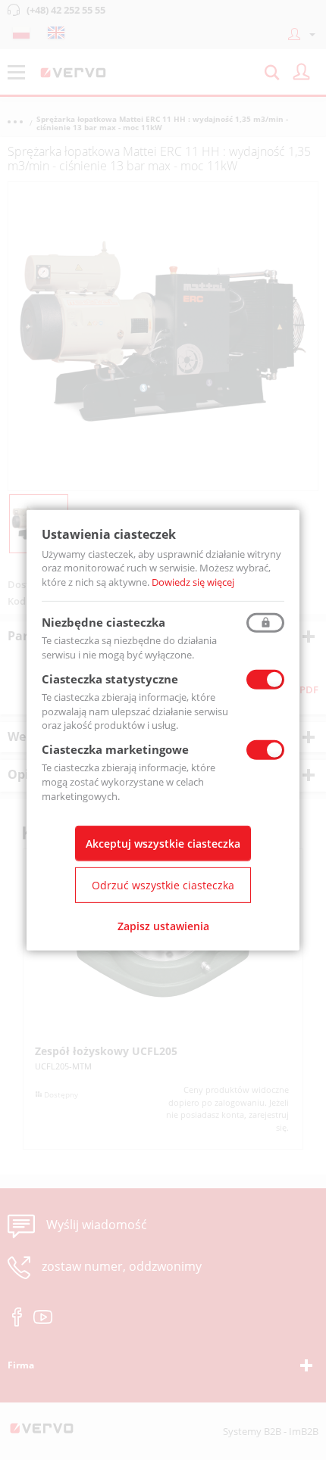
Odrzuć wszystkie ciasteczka (163, 885)
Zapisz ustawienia (163, 926)
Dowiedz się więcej (193, 582)
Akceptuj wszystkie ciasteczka (163, 843)
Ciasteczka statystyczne (110, 678)
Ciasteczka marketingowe (115, 749)
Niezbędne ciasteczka (103, 622)
